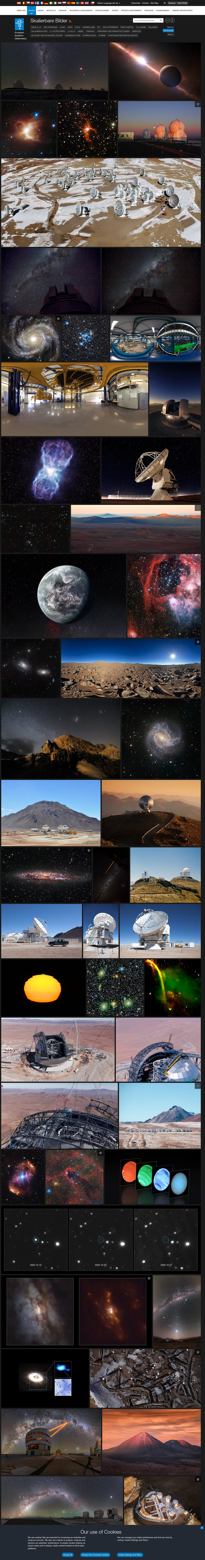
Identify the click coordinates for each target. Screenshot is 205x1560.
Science (171, 3)
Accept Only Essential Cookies (95, 1555)
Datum (170, 34)
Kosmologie (89, 27)
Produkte (149, 10)
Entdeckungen (102, 10)
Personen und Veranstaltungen (113, 31)
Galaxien (152, 27)
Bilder (32, 10)
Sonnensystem (72, 35)
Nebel (81, 31)
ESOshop (62, 10)
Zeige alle (36, 27)
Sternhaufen (89, 35)
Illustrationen (57, 31)
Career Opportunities (182, 10)
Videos (41, 10)
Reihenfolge (168, 30)
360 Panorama (50, 27)
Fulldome (141, 27)
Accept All (67, 1555)
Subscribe (135, 3)
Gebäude (136, 31)
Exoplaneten (127, 27)
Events (115, 10)
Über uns (21, 10)
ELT (98, 27)
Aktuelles (51, 10)
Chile (77, 27)
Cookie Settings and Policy (130, 1555)
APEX (70, 27)
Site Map (154, 3)
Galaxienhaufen (39, 31)
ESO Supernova (110, 27)
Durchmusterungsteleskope (122, 35)
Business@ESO (162, 10)
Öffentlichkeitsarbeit (131, 10)
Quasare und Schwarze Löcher (46, 35)
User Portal (182, 3)
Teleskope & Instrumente (80, 10)
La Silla (71, 31)
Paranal (90, 31)
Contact (145, 3)
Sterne (102, 35)
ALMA (62, 27)
